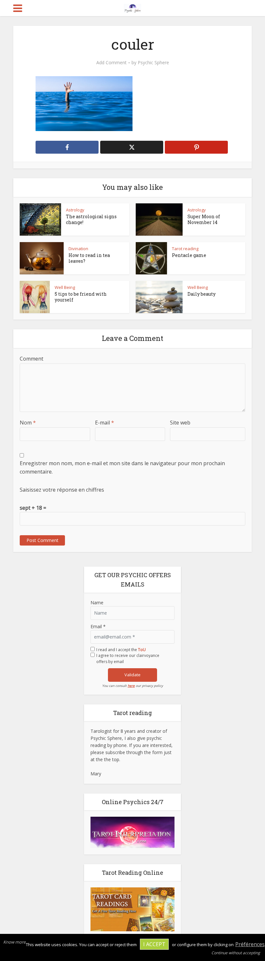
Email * (98, 626)
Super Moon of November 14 (203, 219)
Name (96, 602)
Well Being (65, 287)
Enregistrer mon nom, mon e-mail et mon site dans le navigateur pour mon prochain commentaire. (122, 467)
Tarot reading (185, 248)
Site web (180, 422)
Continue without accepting (235, 953)
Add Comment (111, 63)
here (131, 685)
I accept (154, 944)
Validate (132, 675)
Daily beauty (201, 294)
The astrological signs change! (91, 219)
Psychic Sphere (153, 63)
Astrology (75, 210)
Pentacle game (189, 255)
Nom (28, 422)
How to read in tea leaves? (89, 258)
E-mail (104, 422)
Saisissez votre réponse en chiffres (62, 489)
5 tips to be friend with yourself (81, 297)
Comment (31, 358)
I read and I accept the (121, 649)
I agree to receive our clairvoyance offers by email (127, 658)
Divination (78, 248)
